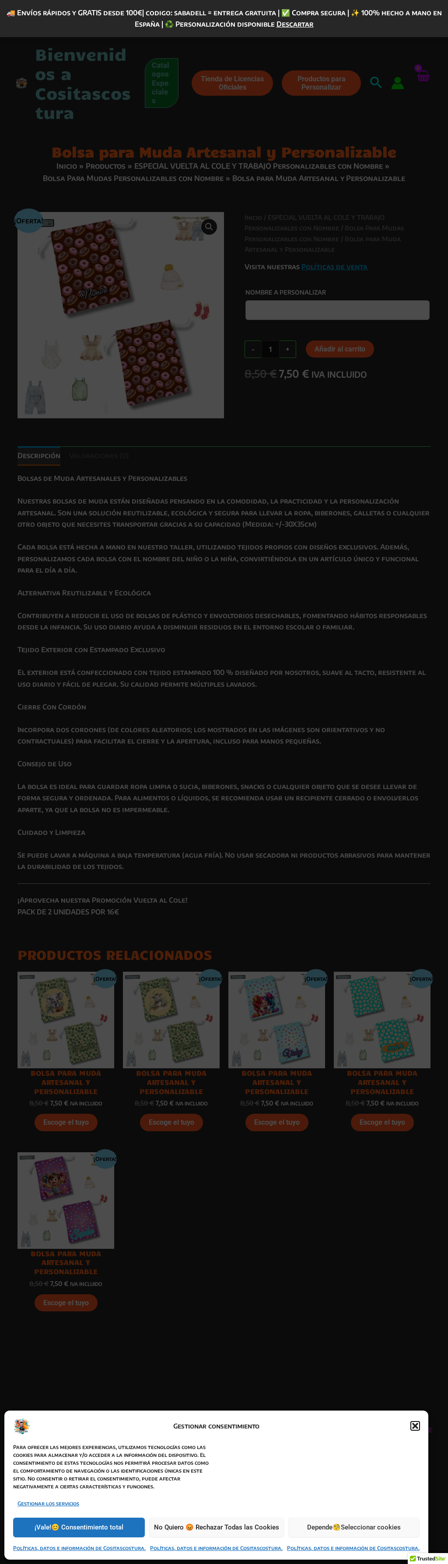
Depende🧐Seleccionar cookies (354, 1527)
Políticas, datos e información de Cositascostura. (79, 1548)
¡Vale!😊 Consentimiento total (79, 1527)
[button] (415, 1426)
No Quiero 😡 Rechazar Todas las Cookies (216, 1527)
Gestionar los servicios (48, 1503)
